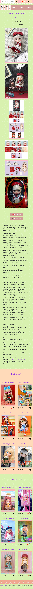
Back (27, 366)
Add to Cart (17, 218)
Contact (21, 7)
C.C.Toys (3, 585)
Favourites (17, 214)
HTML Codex (30, 585)
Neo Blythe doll (19, 13)
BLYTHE (11, 13)
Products (14, 7)
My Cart (29, 7)
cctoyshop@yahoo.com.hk (19, 359)
